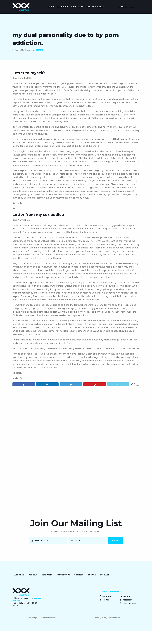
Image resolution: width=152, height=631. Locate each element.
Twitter (105, 600)
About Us (19, 575)
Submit (115, 540)
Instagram (127, 600)
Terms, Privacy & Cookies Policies (108, 618)
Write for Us (63, 575)
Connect (78, 575)
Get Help (32, 575)
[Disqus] (76, 418)
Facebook (107, 596)
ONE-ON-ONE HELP (95, 7)
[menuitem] (58, 7)
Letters (39, 50)
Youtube (126, 596)
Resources (46, 575)
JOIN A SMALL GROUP (58, 7)
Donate (123, 7)
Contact (104, 575)
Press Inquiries (129, 603)
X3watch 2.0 (77, 7)
